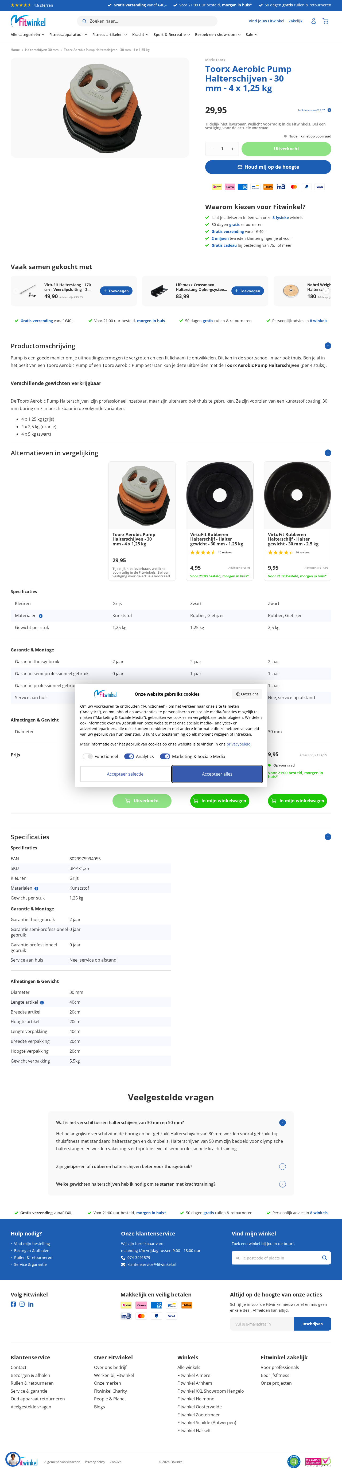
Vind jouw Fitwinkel (266, 20)
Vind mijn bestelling (32, 1243)
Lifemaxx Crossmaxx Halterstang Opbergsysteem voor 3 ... (202, 287)
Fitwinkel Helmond (196, 1399)
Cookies (116, 1462)
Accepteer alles (217, 774)
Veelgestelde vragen (31, 1407)
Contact (18, 1367)
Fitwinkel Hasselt (194, 1430)
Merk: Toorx (215, 59)
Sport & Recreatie (170, 34)
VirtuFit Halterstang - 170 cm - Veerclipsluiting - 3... (67, 287)
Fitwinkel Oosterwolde (199, 1407)
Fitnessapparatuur (66, 34)
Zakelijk (295, 20)
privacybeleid (239, 744)
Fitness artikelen (107, 34)
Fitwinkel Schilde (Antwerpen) (206, 1422)
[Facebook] (13, 1304)
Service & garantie (30, 1264)
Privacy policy (95, 1462)
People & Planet (110, 1399)
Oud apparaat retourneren (38, 1399)
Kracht (138, 34)
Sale (249, 34)
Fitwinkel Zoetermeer (198, 1415)
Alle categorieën (25, 34)
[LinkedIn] (30, 1304)
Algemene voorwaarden (62, 1462)
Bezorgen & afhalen (31, 1250)
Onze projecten (276, 1383)
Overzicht (249, 693)
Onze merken (107, 1383)
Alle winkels (188, 1367)
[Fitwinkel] (24, 1462)
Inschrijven (312, 1323)
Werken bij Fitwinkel (114, 1375)
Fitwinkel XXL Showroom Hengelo (210, 1391)
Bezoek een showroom (215, 34)
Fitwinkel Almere (193, 1375)
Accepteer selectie (125, 774)
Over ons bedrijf (110, 1367)
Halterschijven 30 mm (42, 50)
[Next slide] (326, 291)
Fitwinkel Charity (110, 1391)
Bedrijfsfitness (275, 1375)
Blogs (99, 1407)
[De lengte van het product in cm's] (42, 1002)
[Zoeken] (324, 1258)
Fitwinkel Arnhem (194, 1383)
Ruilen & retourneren (33, 1257)
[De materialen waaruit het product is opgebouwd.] (40, 616)
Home (15, 50)
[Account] (314, 21)
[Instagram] (22, 1304)
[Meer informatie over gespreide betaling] (329, 110)
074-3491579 (138, 1257)
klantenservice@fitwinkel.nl (151, 1264)
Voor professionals (280, 1367)
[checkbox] (99, 756)
